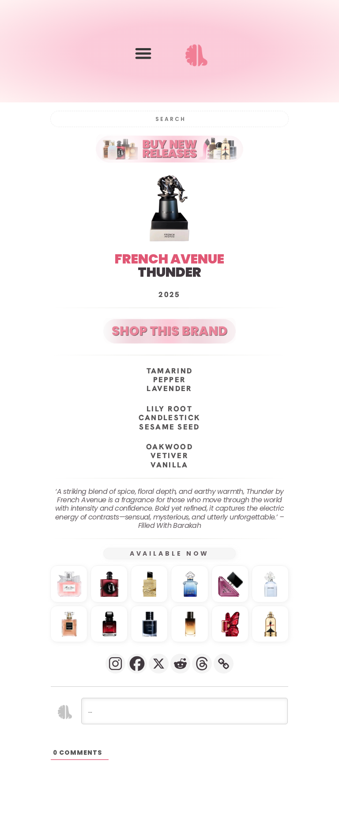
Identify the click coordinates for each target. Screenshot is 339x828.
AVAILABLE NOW (170, 553)
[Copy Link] (224, 664)
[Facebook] (137, 664)
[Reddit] (180, 664)
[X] (159, 664)
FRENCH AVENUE (169, 258)
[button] (143, 53)
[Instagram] (115, 664)
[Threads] (202, 664)
